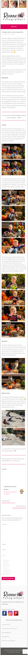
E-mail (4, 549)
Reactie (4, 524)
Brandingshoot (5, 636)
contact (12, 460)
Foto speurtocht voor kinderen (9, 628)
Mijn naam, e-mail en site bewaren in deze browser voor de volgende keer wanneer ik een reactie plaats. (7, 567)
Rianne (13, 34)
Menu (15, 26)
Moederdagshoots (6, 632)
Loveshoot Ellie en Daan (8, 502)
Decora (15, 44)
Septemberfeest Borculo (19, 507)
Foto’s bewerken (6, 624)
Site (3, 555)
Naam (4, 544)
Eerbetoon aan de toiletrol (8, 640)
